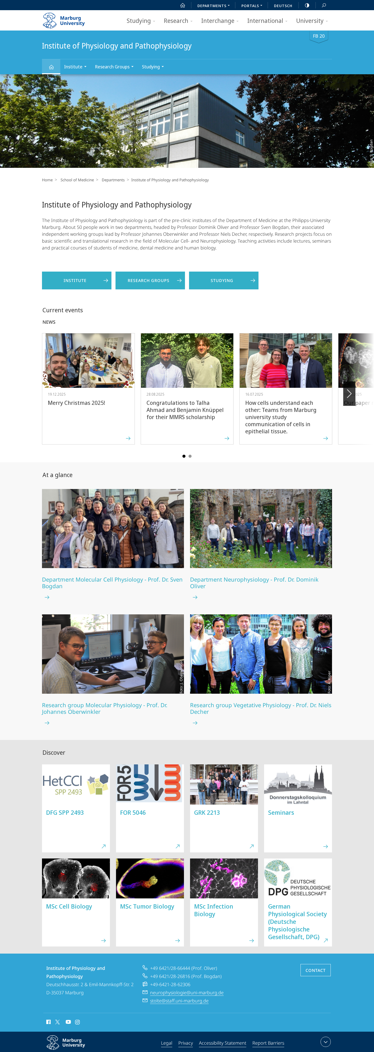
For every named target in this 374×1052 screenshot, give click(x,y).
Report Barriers (268, 1043)
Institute (73, 67)
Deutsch (283, 5)
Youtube (68, 1023)
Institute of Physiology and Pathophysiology (51, 66)
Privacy (185, 1043)
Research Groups (112, 67)
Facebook (48, 1023)
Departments (113, 179)
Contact (316, 970)
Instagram (78, 1023)
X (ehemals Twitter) (57, 1022)
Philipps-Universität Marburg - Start (74, 18)
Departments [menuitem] (211, 5)
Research (176, 20)
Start (182, 5)
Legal (166, 1043)
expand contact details (326, 1042)
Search (324, 5)
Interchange (217, 20)
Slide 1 (183, 456)
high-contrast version (307, 5)
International (265, 20)
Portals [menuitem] (250, 5)
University (310, 20)
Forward (349, 393)
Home (47, 179)
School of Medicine (77, 179)
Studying (139, 20)
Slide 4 (190, 456)
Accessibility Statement (222, 1043)
